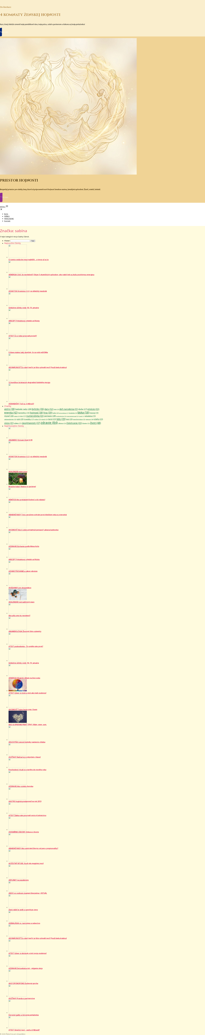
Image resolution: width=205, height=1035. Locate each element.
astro (9, 408)
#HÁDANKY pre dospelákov (20, 588)
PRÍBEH (7, 216)
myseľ (9, 416)
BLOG (6, 214)
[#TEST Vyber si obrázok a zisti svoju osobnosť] (18, 951)
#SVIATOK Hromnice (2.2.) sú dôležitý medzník (28, 291)
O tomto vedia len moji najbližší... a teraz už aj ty (29, 259)
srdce (37, 419)
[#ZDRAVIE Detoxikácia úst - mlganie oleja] (18, 966)
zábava (62, 423)
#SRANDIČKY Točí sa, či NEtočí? (21, 404)
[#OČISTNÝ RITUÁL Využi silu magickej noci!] (18, 861)
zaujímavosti (31, 422)
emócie (93, 408)
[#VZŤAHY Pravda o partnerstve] (18, 996)
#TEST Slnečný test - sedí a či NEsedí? (24, 1030)
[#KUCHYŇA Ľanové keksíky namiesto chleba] (18, 740)
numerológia (35, 415)
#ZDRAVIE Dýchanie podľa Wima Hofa (24, 546)
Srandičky (29, 419)
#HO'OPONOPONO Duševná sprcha (23, 983)
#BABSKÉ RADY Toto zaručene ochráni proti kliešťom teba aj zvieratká (38, 515)
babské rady (23, 409)
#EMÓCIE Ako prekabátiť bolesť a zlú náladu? (27, 499)
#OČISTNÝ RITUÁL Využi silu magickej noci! (26, 863)
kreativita (73, 413)
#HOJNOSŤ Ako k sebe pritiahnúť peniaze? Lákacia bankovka (33, 530)
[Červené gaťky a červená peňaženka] (18, 1012)
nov (23, 416)
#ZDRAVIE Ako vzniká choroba (21, 786)
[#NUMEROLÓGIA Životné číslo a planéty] (18, 629)
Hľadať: (7, 241)
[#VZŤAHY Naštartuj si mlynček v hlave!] (18, 755)
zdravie (49, 423)
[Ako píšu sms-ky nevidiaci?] (18, 613)
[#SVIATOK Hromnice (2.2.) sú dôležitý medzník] (18, 289)
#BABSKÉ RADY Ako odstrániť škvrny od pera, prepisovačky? (33, 848)
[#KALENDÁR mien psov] (18, 469)
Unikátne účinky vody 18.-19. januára (24, 308)
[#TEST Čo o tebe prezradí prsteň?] (18, 333)
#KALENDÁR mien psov (18, 471)
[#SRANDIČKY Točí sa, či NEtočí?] (18, 401)
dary (49, 408)
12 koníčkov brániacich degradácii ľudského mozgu (29, 382)
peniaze (50, 416)
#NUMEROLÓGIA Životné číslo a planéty (25, 631)
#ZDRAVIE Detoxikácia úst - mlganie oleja (25, 968)
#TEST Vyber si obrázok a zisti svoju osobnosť (27, 953)
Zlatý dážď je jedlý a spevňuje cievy (23, 910)
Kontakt (7, 221)
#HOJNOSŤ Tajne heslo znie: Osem (23, 709)
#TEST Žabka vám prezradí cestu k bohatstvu (27, 815)
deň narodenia (68, 409)
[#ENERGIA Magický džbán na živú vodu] (18, 675)
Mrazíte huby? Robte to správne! (22, 486)
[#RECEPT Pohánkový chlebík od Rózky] (18, 318)
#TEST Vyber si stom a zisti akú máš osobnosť (27, 693)
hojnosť (36, 412)
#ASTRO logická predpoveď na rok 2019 (25, 801)
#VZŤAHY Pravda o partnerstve (22, 998)
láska (83, 412)
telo (61, 419)
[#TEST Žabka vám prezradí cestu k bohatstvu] (18, 813)
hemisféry (23, 413)
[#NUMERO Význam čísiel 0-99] (18, 438)
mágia (17, 416)
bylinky (38, 408)
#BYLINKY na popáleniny (19, 880)
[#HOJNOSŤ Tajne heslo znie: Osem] (18, 707)
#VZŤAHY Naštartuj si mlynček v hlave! (25, 757)
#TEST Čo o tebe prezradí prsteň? (23, 336)
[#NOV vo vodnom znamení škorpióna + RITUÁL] (18, 891)
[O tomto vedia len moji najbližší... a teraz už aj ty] (18, 257)
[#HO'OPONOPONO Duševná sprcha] (18, 981)
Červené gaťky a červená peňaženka (24, 1015)
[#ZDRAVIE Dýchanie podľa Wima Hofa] (18, 544)
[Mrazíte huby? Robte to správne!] (18, 484)
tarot (52, 419)
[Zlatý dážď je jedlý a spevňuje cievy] (18, 907)
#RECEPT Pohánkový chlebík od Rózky (24, 321)
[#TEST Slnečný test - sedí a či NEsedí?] (18, 1027)
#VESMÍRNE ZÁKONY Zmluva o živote (24, 832)
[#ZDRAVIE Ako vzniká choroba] (18, 784)
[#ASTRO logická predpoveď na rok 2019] (18, 799)
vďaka (17, 423)
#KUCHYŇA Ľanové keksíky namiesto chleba (27, 742)
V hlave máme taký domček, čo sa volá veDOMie (28, 352)
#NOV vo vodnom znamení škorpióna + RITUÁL (28, 893)
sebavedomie (10, 419)
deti (56, 409)
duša (82, 409)
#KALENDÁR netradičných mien (21, 602)
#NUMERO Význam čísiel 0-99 (20, 440)
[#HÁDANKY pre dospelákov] (18, 585)
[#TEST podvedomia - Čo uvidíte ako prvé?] (18, 644)
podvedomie (61, 416)
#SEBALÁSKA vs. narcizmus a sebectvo (24, 923)
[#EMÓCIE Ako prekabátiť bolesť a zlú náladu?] (18, 497)
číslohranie (74, 422)
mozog (94, 413)
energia (11, 412)
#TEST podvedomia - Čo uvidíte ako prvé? (26, 646)
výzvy (9, 423)
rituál (81, 416)
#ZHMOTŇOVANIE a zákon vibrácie (23, 571)
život (95, 423)
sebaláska (90, 416)
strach (44, 419)
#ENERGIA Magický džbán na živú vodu (24, 678)
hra (48, 412)
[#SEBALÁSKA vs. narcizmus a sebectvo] (18, 921)
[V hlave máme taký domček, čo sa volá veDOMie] (18, 350)
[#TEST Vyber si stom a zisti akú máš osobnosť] (18, 690)
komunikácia (63, 413)
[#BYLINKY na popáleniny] (18, 878)
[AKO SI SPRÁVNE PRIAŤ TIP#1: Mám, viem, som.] (18, 722)
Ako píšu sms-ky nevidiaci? (19, 615)
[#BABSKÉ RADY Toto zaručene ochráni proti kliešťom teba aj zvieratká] (18, 512)
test (69, 419)
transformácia (79, 419)
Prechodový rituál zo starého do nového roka (27, 769)
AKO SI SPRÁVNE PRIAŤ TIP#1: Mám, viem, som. (28, 724)
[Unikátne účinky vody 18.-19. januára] (18, 305)
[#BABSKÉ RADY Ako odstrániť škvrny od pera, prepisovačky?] (18, 846)
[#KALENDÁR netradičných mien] (18, 599)
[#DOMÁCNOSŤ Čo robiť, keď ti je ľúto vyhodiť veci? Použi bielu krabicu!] (18, 365)
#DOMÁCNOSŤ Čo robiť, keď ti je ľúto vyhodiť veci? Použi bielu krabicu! (38, 367)
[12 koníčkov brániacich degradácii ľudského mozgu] (18, 380)
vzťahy (98, 419)
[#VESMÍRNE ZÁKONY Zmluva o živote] (18, 829)
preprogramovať (72, 416)
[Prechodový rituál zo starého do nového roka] (18, 767)
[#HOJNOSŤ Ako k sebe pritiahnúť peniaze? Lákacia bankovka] (18, 527)
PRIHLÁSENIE (9, 219)
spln (20, 419)
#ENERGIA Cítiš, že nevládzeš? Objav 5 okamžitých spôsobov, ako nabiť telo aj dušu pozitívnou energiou (51, 274)
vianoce (89, 419)
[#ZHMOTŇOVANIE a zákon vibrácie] (18, 569)
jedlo (56, 413)
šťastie (86, 423)
